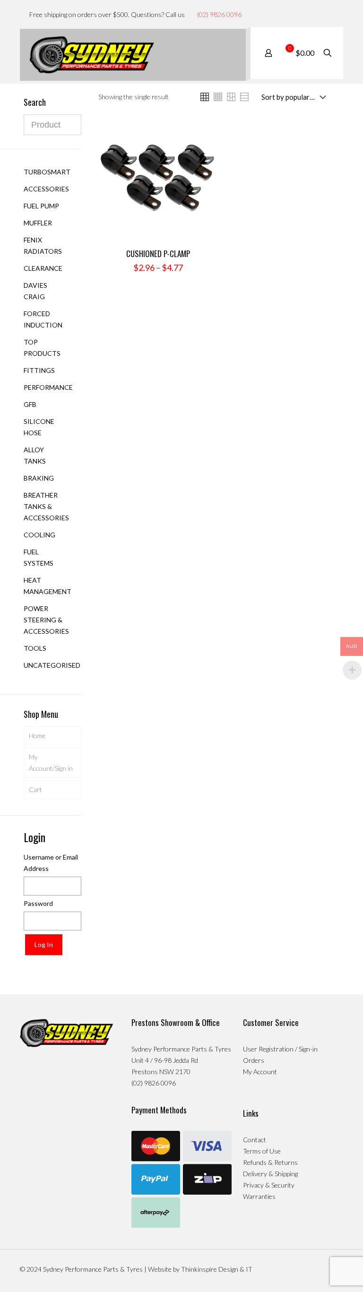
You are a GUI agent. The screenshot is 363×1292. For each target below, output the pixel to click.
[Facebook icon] (320, 14)
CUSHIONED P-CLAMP (158, 253)
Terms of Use (262, 1151)
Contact (254, 1140)
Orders (253, 1060)
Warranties (259, 1196)
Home (37, 736)
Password (38, 903)
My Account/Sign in (51, 762)
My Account (260, 1072)
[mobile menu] (231, 55)
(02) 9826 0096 (219, 14)
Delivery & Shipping (270, 1174)
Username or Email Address (51, 862)
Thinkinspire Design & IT (216, 1269)
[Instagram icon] (330, 14)
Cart (35, 789)
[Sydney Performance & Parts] (92, 55)
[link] (204, 97)
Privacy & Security (268, 1185)
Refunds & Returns (270, 1162)
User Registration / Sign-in (280, 1049)
